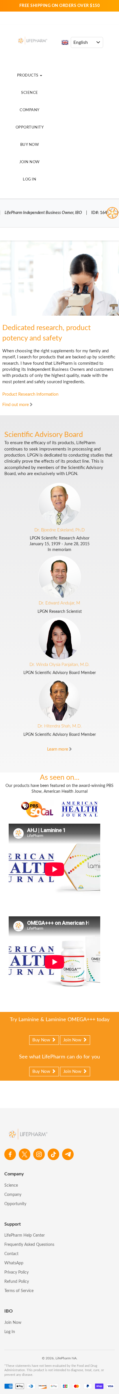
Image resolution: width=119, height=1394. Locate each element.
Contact (11, 1254)
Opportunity (30, 127)
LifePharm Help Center (24, 1235)
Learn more (57, 749)
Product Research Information (30, 394)
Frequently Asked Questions (29, 1245)
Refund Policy (16, 1282)
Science (29, 93)
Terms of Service (19, 1291)
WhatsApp (13, 1263)
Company (30, 110)
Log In (29, 179)
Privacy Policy (16, 1272)
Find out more (15, 405)
